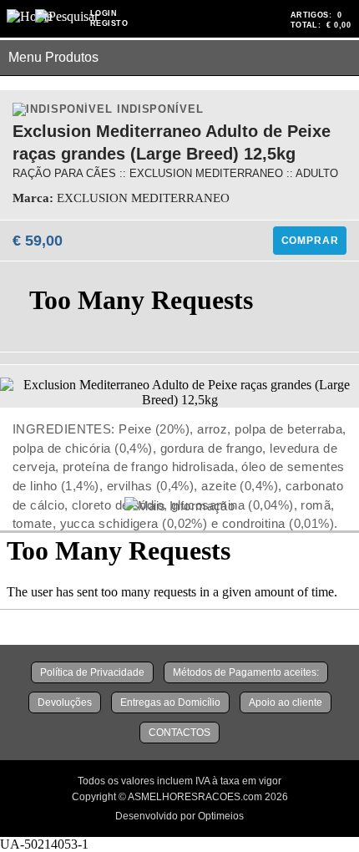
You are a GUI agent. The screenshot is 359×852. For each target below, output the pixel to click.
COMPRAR (310, 240)
